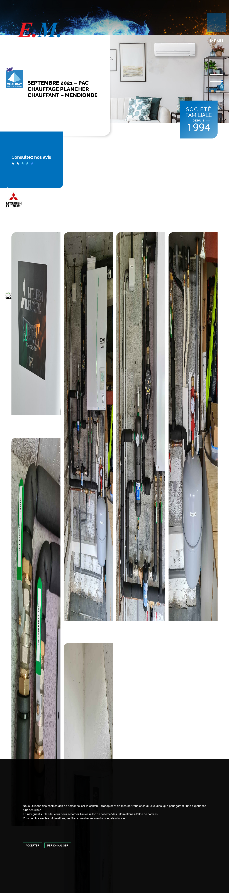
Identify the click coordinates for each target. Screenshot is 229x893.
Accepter (32, 845)
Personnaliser (57, 845)
